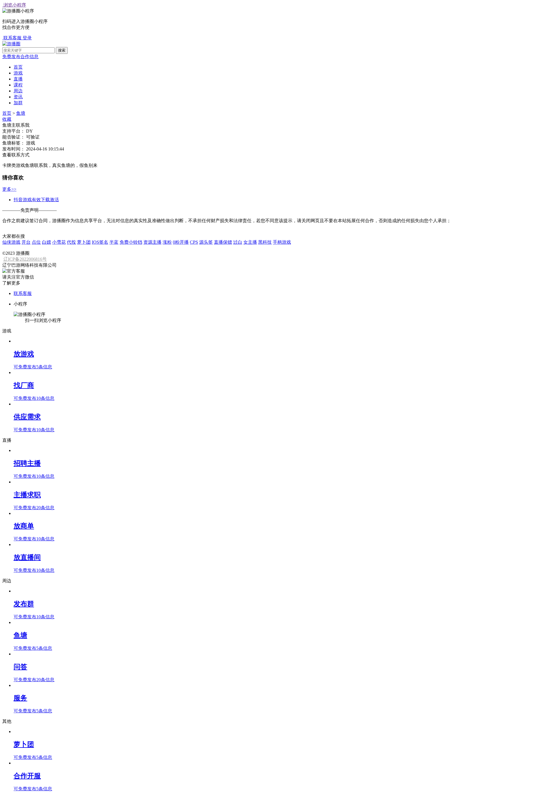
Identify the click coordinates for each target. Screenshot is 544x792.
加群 (18, 102)
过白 (237, 242)
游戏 (18, 73)
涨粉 (167, 242)
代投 (71, 242)
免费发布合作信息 (20, 56)
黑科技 (265, 242)
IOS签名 (100, 242)
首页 (18, 67)
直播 (18, 79)
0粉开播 (181, 242)
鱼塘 (20, 113)
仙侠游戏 (11, 242)
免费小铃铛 (131, 242)
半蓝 (113, 242)
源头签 (206, 242)
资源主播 (152, 242)
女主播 (250, 242)
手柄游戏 (282, 242)
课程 (18, 84)
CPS (194, 242)
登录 (27, 37)
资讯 (18, 96)
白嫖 (46, 242)
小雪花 (59, 242)
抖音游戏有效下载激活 (36, 199)
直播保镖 (223, 242)
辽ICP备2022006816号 (25, 259)
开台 (26, 242)
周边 (18, 90)
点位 (36, 242)
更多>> (9, 189)
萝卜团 (84, 242)
